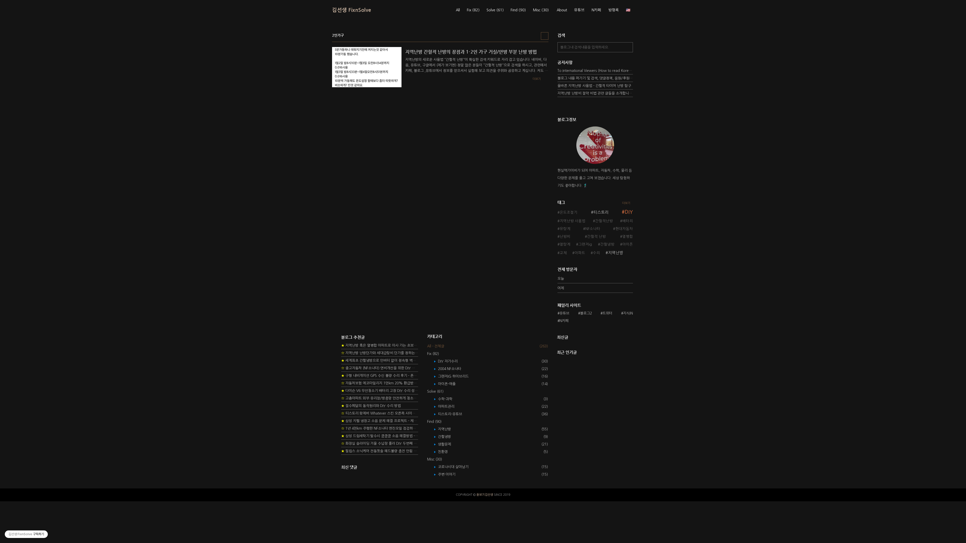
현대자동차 (624, 229)
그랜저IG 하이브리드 (457, 376)
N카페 (596, 10)
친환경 (446, 452)
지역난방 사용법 (572, 221)
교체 (563, 253)
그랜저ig (585, 244)
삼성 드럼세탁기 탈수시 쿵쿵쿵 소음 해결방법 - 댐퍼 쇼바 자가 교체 (379, 436)
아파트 (580, 253)
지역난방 (615, 253)
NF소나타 (592, 229)
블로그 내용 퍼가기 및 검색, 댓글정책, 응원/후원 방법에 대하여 (595, 78)
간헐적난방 (604, 221)
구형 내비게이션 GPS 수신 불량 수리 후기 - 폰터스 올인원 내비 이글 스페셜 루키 (379, 375)
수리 (596, 253)
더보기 (626, 203)
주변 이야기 (450, 474)
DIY (629, 212)
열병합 (627, 236)
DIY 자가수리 (451, 361)
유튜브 (579, 10)
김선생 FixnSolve (351, 10)
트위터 (607, 313)
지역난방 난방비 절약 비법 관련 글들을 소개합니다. (595, 93)
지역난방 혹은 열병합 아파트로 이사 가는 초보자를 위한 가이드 (379, 345)
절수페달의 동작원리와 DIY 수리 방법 (371, 406)
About (562, 10)
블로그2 (586, 313)
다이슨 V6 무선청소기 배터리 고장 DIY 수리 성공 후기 (379, 390)
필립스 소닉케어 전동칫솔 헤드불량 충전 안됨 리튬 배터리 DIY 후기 (379, 451)
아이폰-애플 (450, 384)
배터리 (627, 221)
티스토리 (601, 212)
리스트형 (544, 36)
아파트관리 (450, 406)
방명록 (613, 10)
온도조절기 (568, 212)
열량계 (565, 244)
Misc (541, 10)
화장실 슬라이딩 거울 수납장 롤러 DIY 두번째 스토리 (379, 443)
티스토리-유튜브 (453, 414)
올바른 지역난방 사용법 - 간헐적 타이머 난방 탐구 (594, 85)
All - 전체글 (435, 346)
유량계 (565, 229)
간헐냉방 (607, 244)
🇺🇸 (628, 10)
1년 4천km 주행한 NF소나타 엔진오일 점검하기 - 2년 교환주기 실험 (379, 428)
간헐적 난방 (596, 236)
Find (518, 10)
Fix (473, 10)
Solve (495, 10)
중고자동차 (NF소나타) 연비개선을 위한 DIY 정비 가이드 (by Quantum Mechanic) (379, 368)
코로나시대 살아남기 (457, 467)
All (458, 10)
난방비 (565, 236)
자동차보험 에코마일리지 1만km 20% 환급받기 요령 (379, 383)
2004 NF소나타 (453, 369)
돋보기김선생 (484, 494)
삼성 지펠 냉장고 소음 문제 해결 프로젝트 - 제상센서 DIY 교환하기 (379, 421)
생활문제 (448, 444)
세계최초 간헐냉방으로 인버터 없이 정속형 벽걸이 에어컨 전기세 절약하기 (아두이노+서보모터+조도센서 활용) (379, 360)
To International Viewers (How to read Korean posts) (595, 70)
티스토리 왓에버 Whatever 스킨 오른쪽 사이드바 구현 (379, 413)
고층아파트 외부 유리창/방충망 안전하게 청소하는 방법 (379, 398)
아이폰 (627, 244)
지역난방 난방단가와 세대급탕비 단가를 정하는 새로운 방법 (379, 353)
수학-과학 (449, 399)
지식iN (628, 313)
